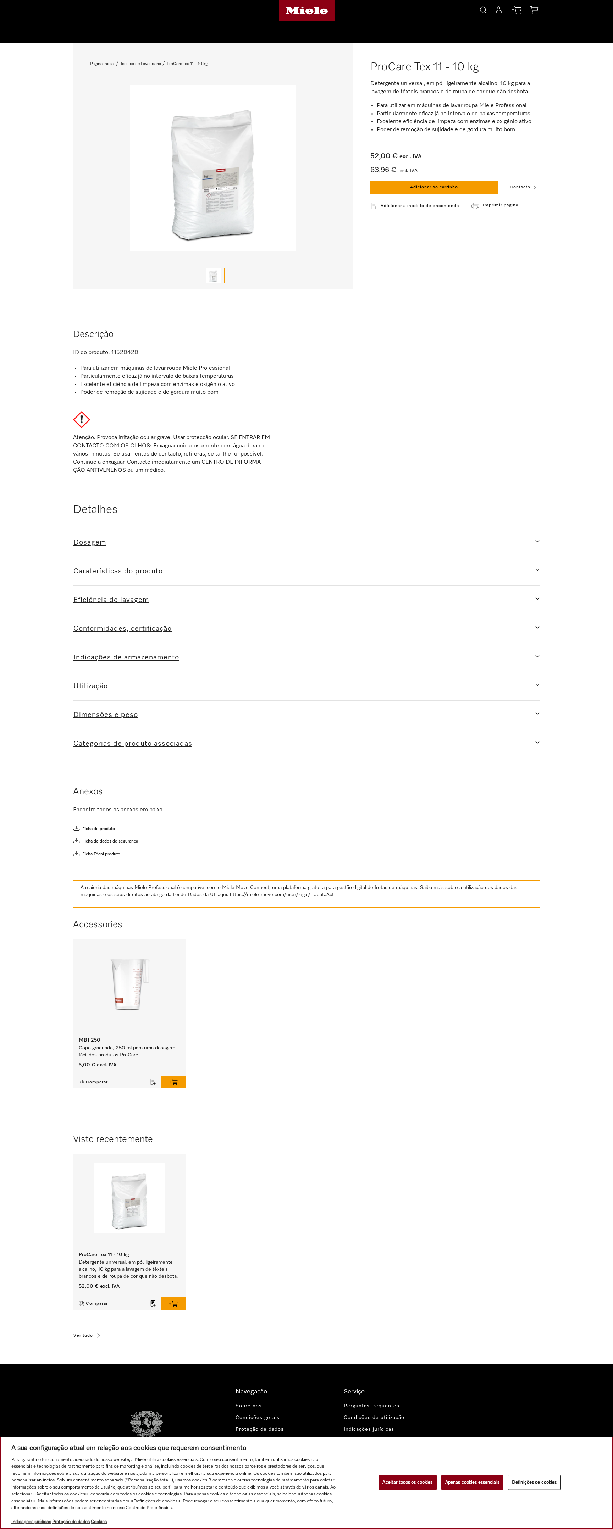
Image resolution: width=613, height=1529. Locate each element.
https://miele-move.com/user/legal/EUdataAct (282, 894)
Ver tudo (83, 1336)
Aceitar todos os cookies (407, 1482)
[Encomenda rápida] (516, 11)
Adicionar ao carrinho (434, 187)
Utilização (90, 686)
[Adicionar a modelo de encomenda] (153, 1082)
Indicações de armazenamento (126, 657)
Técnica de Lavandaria (140, 64)
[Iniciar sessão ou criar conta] (498, 11)
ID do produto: (91, 352)
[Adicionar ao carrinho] (173, 1082)
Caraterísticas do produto (118, 571)
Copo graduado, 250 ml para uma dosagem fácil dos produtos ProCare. (127, 1051)
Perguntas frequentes (371, 1405)
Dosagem (89, 542)
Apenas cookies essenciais (472, 1482)
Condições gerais (258, 1417)
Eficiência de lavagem (111, 599)
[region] (306, 1483)
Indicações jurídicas (369, 1429)
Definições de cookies (534, 1482)
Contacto (520, 187)
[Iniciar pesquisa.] (483, 9)
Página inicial (102, 64)
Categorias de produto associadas (132, 743)
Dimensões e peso (105, 714)
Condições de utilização (374, 1417)
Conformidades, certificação (122, 628)
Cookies (99, 1521)
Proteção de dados (260, 1429)
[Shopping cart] (534, 11)
